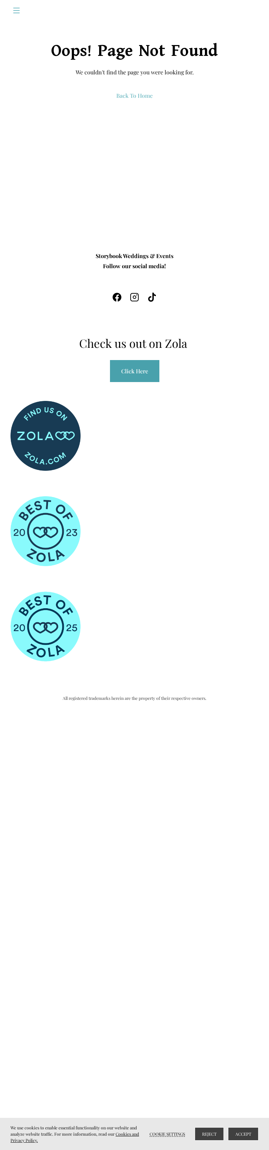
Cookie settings (167, 1134)
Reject (209, 1134)
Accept (243, 1134)
